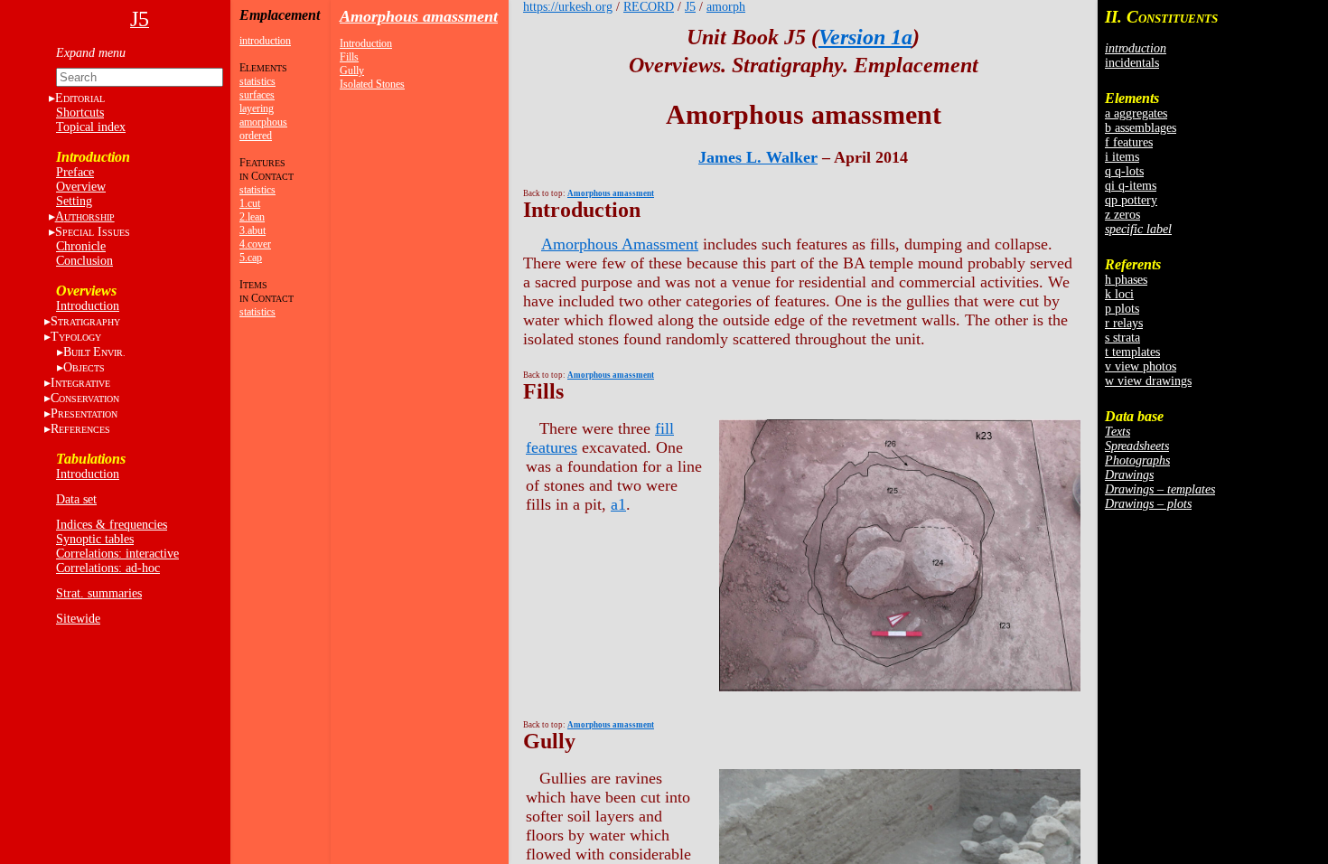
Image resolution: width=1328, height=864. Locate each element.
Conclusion (84, 261)
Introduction (87, 306)
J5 (690, 7)
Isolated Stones (372, 84)
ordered (255, 135)
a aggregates (1136, 113)
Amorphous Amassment (619, 244)
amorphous (263, 122)
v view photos (1140, 366)
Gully (352, 70)
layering (256, 108)
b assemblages (1140, 128)
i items (1122, 157)
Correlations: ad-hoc (108, 568)
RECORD (648, 7)
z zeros (1122, 214)
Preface (75, 172)
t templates (1132, 352)
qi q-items (1130, 186)
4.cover (255, 244)
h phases (1126, 279)
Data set (76, 499)
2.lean (252, 217)
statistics (257, 81)
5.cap (250, 257)
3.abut (252, 230)
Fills (349, 57)
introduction (265, 40)
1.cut (249, 203)
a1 (618, 504)
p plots (1122, 308)
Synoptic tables (95, 539)
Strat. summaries (99, 593)
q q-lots (1124, 171)
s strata (1122, 337)
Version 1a (865, 37)
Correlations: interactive (117, 553)
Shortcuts (80, 112)
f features (1129, 142)
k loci (1119, 294)
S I (92, 232)
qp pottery (1131, 200)
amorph (725, 7)
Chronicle (81, 246)
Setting (74, 201)
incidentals (1132, 63)
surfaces (257, 95)
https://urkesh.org (568, 7)
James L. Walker (758, 157)
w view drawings (1148, 381)
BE (94, 352)
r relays (1124, 323)
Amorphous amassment (419, 16)
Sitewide (78, 618)
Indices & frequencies (111, 524)
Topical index (91, 127)
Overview (81, 186)
